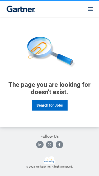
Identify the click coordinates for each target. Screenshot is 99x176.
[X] (49, 144)
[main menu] (90, 9)
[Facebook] (59, 144)
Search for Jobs (49, 105)
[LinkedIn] (40, 144)
